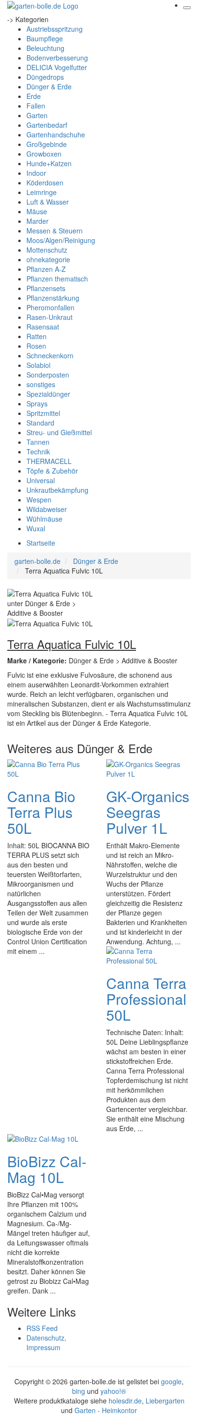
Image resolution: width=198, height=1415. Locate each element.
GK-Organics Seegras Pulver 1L (147, 812)
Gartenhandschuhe (55, 134)
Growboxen (44, 154)
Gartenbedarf (46, 125)
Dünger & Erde (49, 86)
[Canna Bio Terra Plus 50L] (45, 768)
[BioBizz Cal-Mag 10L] (42, 1138)
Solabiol (38, 365)
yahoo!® (113, 1391)
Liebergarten (165, 1400)
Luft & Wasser (47, 202)
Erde (33, 96)
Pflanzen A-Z (46, 269)
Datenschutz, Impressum (46, 1342)
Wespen (38, 499)
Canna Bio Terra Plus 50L (41, 812)
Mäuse (36, 211)
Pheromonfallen (50, 307)
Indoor (36, 173)
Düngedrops (45, 77)
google (171, 1381)
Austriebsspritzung (54, 29)
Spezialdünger (48, 394)
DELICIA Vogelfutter (56, 67)
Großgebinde (46, 144)
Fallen (35, 105)
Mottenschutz (46, 250)
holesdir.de (125, 1400)
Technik (38, 451)
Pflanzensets (45, 288)
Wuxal (35, 528)
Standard (40, 422)
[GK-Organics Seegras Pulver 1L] (144, 768)
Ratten (36, 336)
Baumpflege (44, 38)
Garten (37, 115)
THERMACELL (49, 461)
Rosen (36, 346)
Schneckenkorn (50, 355)
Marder (37, 221)
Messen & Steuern (54, 230)
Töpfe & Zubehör (52, 471)
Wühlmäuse (44, 519)
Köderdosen (44, 182)
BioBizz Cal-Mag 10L (47, 1169)
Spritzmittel (43, 413)
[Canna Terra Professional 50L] (144, 955)
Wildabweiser (46, 509)
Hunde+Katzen (49, 163)
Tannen (38, 442)
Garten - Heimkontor (105, 1410)
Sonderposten (47, 374)
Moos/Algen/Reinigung (60, 240)
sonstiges (40, 384)
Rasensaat (42, 326)
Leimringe (41, 192)
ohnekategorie (48, 259)
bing (78, 1391)
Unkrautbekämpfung (57, 490)
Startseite (40, 543)
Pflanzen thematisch (57, 278)
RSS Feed (42, 1328)
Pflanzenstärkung (52, 298)
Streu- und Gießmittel (59, 432)
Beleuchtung (45, 48)
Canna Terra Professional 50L (146, 999)
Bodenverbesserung (57, 57)
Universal (40, 480)
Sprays (37, 403)
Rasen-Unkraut (49, 317)
